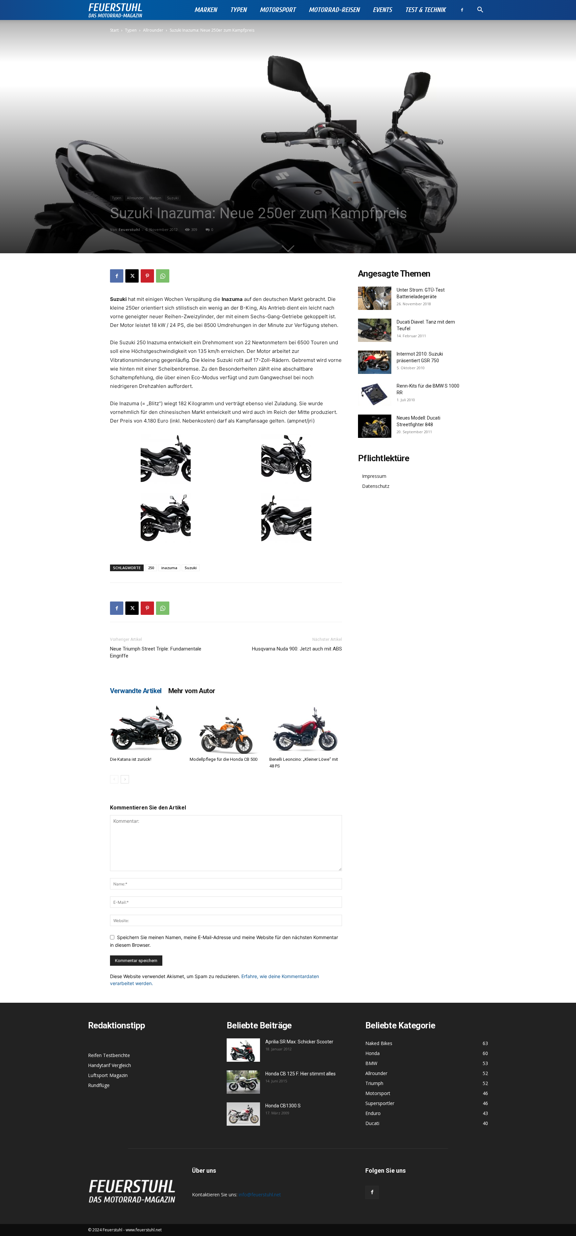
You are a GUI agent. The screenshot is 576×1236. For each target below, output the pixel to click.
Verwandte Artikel (136, 691)
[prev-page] (114, 779)
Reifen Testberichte (109, 1055)
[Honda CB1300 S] (243, 1114)
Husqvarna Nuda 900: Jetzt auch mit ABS (297, 649)
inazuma (169, 567)
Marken (205, 10)
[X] (132, 276)
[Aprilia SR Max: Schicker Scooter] (243, 1050)
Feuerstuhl (129, 229)
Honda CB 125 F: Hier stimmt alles (300, 1073)
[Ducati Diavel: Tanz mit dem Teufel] (374, 330)
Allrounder (153, 30)
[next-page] (125, 779)
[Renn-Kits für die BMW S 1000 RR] (374, 394)
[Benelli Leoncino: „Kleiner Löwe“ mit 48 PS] (305, 729)
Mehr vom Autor (191, 691)
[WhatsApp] (162, 276)
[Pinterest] (147, 276)
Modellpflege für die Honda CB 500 (223, 759)
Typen (238, 10)
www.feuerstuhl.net (144, 1230)
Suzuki (173, 198)
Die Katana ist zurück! (130, 759)
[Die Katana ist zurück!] (146, 729)
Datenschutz (375, 486)
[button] (480, 10)
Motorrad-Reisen (334, 10)
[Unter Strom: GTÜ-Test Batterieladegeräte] (374, 298)
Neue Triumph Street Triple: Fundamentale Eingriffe (155, 652)
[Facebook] (462, 10)
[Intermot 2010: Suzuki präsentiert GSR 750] (374, 362)
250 (151, 567)
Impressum (374, 476)
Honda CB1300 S (283, 1105)
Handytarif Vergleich (109, 1065)
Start (114, 30)
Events (382, 10)
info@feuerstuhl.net (260, 1194)
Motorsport (277, 10)
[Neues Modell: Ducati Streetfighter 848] (374, 426)
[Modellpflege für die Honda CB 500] (226, 729)
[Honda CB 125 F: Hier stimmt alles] (243, 1082)
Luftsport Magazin (108, 1075)
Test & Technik (425, 10)
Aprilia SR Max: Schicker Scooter (299, 1041)
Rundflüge (99, 1085)
